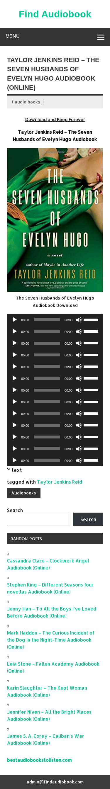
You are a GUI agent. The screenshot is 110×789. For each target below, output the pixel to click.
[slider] (92, 319)
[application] (55, 320)
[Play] (15, 320)
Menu (13, 36)
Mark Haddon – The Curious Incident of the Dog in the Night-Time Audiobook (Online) (50, 640)
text (17, 470)
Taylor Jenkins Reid (59, 482)
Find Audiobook (55, 14)
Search (15, 510)
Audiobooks (23, 493)
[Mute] (79, 320)
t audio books (26, 102)
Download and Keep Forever (55, 119)
